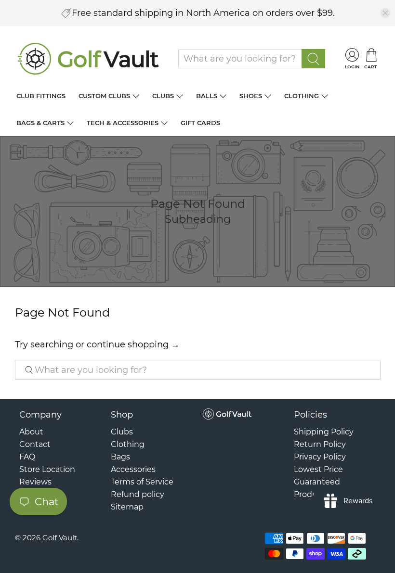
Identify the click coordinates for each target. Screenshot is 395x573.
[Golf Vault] (88, 59)
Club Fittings (41, 96)
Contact (35, 444)
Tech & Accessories (122, 123)
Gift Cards (200, 123)
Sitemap (127, 506)
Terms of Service (142, 481)
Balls (206, 96)
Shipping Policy (324, 431)
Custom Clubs (104, 96)
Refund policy (137, 494)
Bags (120, 456)
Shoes (250, 96)
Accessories (133, 469)
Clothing (301, 96)
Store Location (47, 469)
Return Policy (320, 444)
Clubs (163, 96)
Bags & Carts (40, 123)
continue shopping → (133, 344)
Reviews (35, 481)
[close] (385, 13)
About (31, 431)
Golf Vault (59, 537)
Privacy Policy (320, 456)
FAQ (27, 456)
